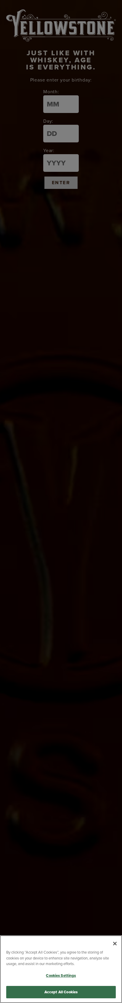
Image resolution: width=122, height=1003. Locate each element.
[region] (61, 969)
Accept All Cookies (61, 992)
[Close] (114, 943)
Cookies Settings (61, 975)
